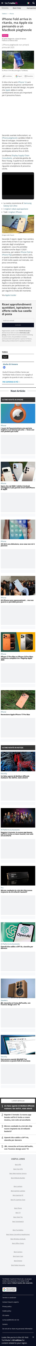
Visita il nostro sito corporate (22, 1283)
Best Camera (18, 1252)
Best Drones (18, 1261)
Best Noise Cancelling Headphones (18, 1234)
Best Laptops (18, 1186)
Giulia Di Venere (20, 39)
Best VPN (18, 1165)
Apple (8, 90)
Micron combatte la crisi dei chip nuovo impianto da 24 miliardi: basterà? (18, 1128)
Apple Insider (10, 295)
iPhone (12, 14)
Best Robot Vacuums (18, 1265)
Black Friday (17, 8)
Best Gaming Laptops (18, 1191)
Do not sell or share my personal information (17, 1329)
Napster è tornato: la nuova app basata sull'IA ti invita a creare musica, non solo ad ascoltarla (17, 1117)
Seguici (20, 76)
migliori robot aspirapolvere (16, 209)
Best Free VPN (18, 1169)
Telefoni (4, 14)
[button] (2, 3)
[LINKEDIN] (4, 367)
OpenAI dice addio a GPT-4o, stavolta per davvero (16, 1139)
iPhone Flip (6, 255)
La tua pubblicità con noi (10, 1320)
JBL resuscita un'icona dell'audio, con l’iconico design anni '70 (18, 1147)
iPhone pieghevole (10, 138)
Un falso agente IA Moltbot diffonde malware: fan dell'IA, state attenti (19, 1107)
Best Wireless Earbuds (18, 1239)
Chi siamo (5, 1315)
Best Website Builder (18, 1178)
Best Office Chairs (18, 1243)
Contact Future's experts (10, 1302)
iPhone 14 (22, 82)
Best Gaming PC (18, 1195)
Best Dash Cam (18, 1256)
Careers (5, 1324)
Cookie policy (6, 1311)
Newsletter (30, 76)
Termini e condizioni (9, 1298)
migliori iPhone (15, 212)
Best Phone (18, 1208)
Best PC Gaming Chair (18, 1200)
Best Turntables (18, 1230)
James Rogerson (9, 39)
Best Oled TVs (18, 1217)
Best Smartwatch (18, 1221)
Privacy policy (6, 1306)
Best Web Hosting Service (18, 1173)
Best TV (18, 1213)
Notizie (5, 35)
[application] (18, 184)
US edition (17, 1340)
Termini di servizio (24, 331)
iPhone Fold (25, 252)
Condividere (8, 76)
